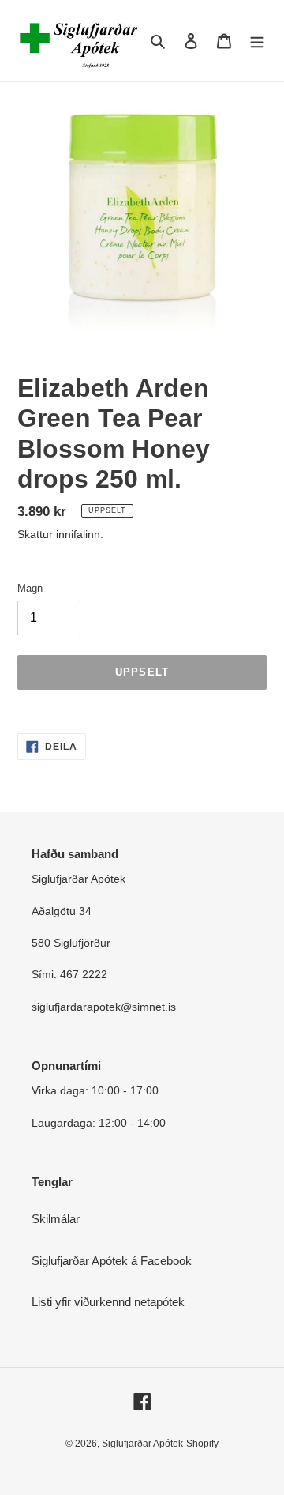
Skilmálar (56, 1219)
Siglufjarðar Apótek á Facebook (112, 1260)
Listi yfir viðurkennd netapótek (108, 1302)
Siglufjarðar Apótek (142, 1443)
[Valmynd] (257, 41)
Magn (30, 588)
